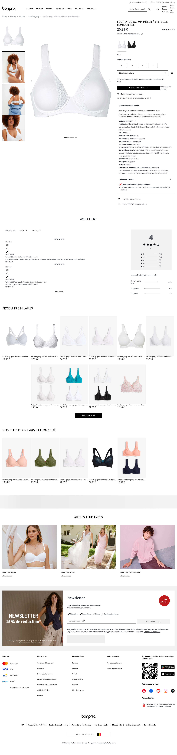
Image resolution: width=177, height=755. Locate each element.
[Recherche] (149, 9)
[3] (70, 137)
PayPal (12, 681)
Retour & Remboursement (46, 679)
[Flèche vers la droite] (110, 80)
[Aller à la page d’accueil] (14, 9)
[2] (68, 137)
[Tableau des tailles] (172, 73)
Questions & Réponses (45, 663)
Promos (75, 685)
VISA (11, 669)
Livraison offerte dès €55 (138, 2)
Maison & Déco (77, 679)
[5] (76, 137)
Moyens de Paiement (44, 674)
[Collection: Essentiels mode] (147, 547)
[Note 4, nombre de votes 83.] (166, 29)
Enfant (74, 674)
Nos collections (78, 656)
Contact (40, 696)
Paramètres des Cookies (81, 725)
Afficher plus (7, 576)
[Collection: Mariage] (88, 547)
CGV (22, 725)
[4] (73, 137)
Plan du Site (117, 725)
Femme (75, 663)
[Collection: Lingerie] (29, 547)
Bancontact (14, 675)
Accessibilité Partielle (36, 725)
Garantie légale (150, 725)
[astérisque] (55, 239)
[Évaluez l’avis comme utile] (6, 245)
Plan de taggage (78, 690)
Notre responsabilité (114, 668)
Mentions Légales (101, 725)
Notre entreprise (113, 656)
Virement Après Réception (19, 687)
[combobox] (137, 9)
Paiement (5, 656)
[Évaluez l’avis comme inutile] (6, 248)
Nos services (41, 656)
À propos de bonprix (114, 663)
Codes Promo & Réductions (47, 685)
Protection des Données (58, 725)
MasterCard (14, 663)
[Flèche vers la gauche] (31, 80)
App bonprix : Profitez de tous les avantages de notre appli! (158, 657)
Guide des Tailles (43, 690)
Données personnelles (152, 632)
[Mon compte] (157, 9)
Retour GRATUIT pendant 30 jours (163, 2)
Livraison (40, 668)
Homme (75, 668)
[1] (65, 137)
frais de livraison (134, 34)
